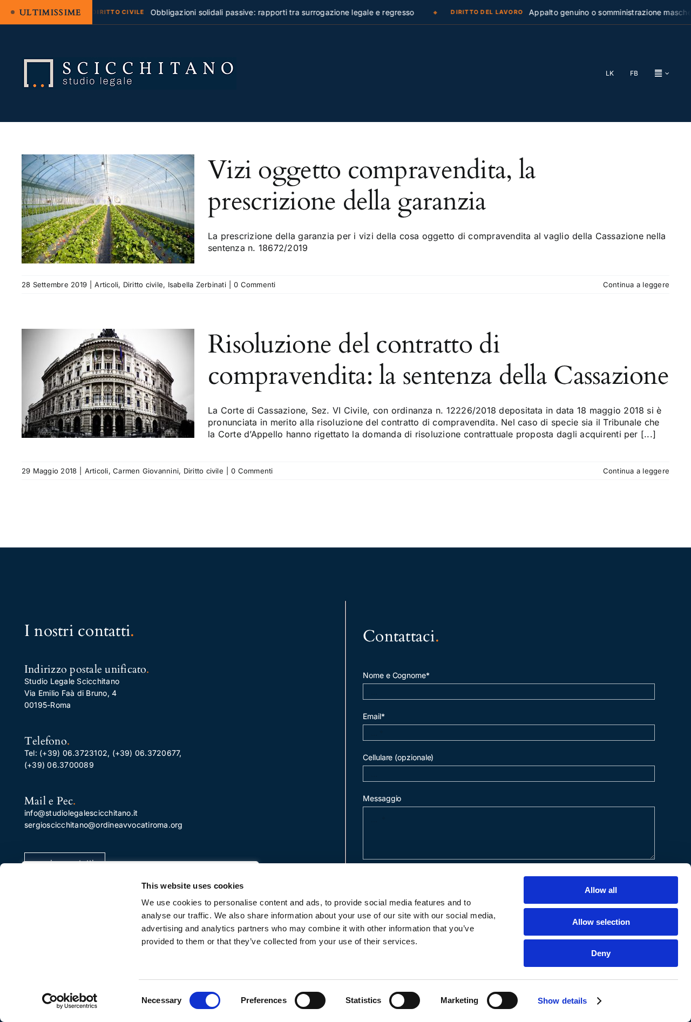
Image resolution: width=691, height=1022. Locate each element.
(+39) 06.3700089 (59, 764)
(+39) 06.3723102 (73, 752)
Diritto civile (143, 284)
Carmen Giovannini (146, 470)
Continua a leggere (636, 284)
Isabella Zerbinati (197, 284)
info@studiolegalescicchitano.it (81, 812)
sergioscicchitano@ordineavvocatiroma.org (103, 824)
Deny (601, 953)
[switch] (310, 1000)
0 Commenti (254, 284)
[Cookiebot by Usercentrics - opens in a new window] (70, 1001)
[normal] (129, 61)
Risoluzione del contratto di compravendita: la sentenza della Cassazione (438, 360)
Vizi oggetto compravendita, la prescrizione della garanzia (372, 185)
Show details (562, 1000)
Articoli (106, 284)
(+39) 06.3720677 (146, 752)
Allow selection (601, 921)
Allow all (601, 890)
